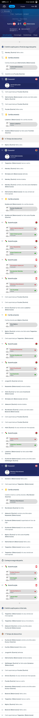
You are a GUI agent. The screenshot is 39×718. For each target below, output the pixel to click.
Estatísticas (27, 35)
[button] (33, 6)
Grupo (35, 35)
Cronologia (17, 35)
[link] (12, 6)
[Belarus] (36, 150)
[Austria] (36, 79)
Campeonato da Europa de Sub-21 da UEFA (4, 6)
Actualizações (7, 35)
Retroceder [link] (7, 11)
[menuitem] (14, 6)
